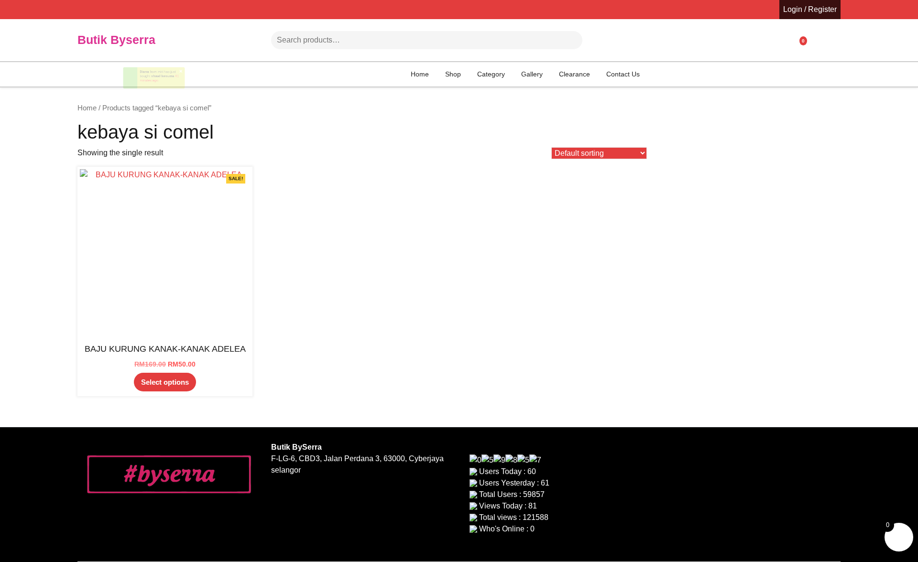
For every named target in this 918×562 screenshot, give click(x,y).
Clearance (574, 74)
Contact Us (623, 74)
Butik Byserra (116, 39)
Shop (453, 74)
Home (420, 74)
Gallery (532, 74)
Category (491, 74)
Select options (165, 382)
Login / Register (810, 9)
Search (554, 40)
